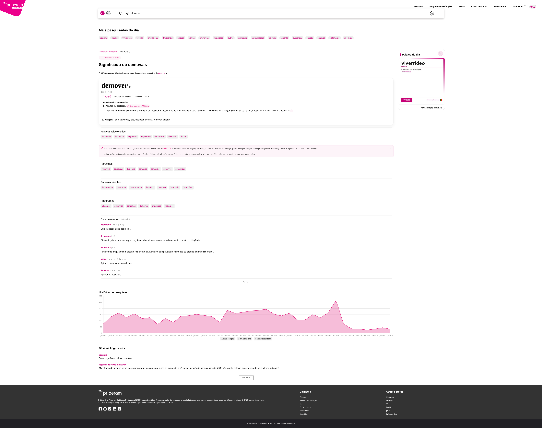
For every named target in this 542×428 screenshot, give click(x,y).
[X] (119, 410)
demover (162, 187)
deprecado (146, 136)
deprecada (132, 136)
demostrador (107, 187)
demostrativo (136, 187)
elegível (321, 38)
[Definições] (432, 13)
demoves (167, 169)
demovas (143, 169)
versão (192, 38)
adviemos (106, 206)
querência (297, 38)
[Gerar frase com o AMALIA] (291, 110)
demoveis (155, 169)
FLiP (388, 404)
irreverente (204, 38)
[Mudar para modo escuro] (532, 6)
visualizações (258, 38)
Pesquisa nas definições (308, 400)
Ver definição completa (431, 108)
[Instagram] (105, 410)
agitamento (335, 38)
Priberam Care (391, 414)
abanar (104, 259)
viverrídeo (127, 38)
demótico (150, 187)
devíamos (131, 206)
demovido (106, 136)
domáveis (144, 206)
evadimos (156, 206)
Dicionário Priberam (108, 52)
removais (106, 169)
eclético (272, 38)
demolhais (180, 169)
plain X (389, 411)
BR (108, 13)
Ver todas (246, 378)
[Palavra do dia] (440, 53)
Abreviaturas (499, 6)
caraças (180, 38)
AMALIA (166, 148)
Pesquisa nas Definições (440, 6)
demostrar (121, 187)
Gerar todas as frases (111, 57)
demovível (119, 136)
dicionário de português (157, 400)
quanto (115, 38)
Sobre (462, 6)
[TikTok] (110, 410)
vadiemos (169, 206)
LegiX (388, 407)
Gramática (518, 6)
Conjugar (107, 97)
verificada (218, 38)
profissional (153, 38)
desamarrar (160, 136)
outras (230, 38)
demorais (131, 169)
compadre (242, 38)
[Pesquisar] (121, 13)
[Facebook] (100, 410)
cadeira (103, 38)
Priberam (389, 400)
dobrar (184, 136)
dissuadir (173, 136)
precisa (139, 38)
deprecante (106, 225)
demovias (118, 169)
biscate (309, 38)
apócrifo (284, 38)
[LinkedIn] (114, 410)
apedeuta (348, 38)
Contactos (390, 397)
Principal (418, 6)
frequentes (168, 38)
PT (102, 13)
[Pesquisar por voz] (128, 13)
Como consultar (479, 6)
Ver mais (246, 282)
